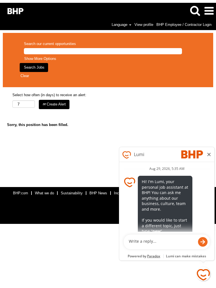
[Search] (195, 10)
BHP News (98, 193)
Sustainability (72, 193)
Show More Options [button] (40, 59)
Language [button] (120, 24)
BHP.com (20, 193)
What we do (44, 193)
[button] (209, 11)
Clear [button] (25, 76)
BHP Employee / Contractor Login (184, 24)
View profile (143, 24)
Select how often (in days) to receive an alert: (49, 95)
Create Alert (56, 104)
